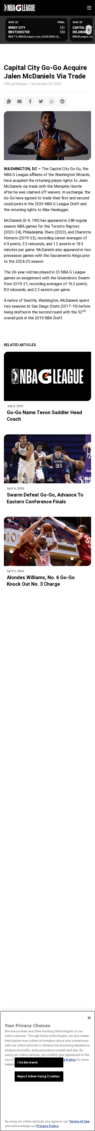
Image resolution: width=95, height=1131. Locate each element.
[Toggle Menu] (89, 8)
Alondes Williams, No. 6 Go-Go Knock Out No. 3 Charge (41, 581)
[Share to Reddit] (62, 101)
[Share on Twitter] (41, 101)
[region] (47, 1071)
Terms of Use (79, 1121)
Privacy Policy (47, 1126)
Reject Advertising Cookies (38, 1076)
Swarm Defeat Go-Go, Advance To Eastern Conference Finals (45, 498)
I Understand (27, 1062)
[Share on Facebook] (30, 101)
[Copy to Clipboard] (9, 101)
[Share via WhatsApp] (52, 101)
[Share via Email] (19, 101)
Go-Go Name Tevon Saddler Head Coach (44, 416)
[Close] (89, 1018)
